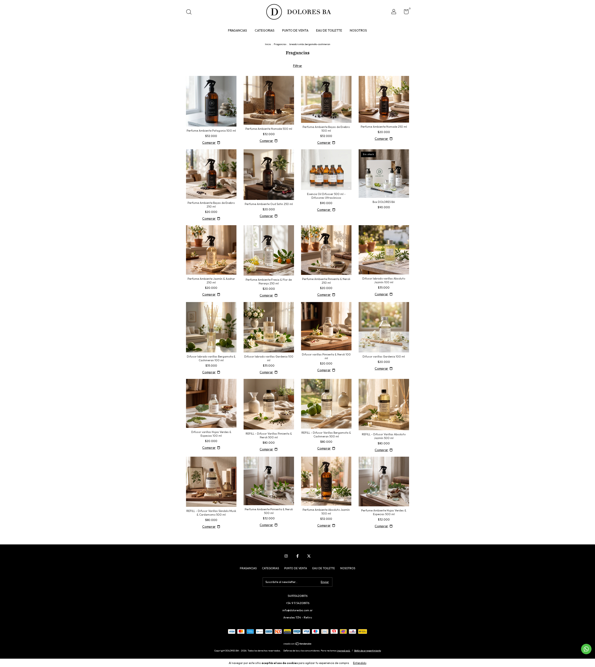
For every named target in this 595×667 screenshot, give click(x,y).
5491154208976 (297, 596)
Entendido (359, 663)
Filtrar (297, 66)
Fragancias (280, 44)
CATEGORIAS (264, 30)
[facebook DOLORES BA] (297, 556)
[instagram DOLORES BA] (286, 556)
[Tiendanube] (297, 644)
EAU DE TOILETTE (329, 30)
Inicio (268, 44)
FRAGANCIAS (237, 30)
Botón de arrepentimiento (367, 650)
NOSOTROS (358, 30)
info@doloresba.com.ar (297, 610)
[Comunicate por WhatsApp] (586, 649)
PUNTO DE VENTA (295, 30)
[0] (404, 13)
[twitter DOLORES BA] (309, 556)
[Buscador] (190, 12)
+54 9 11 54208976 (297, 603)
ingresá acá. (343, 650)
